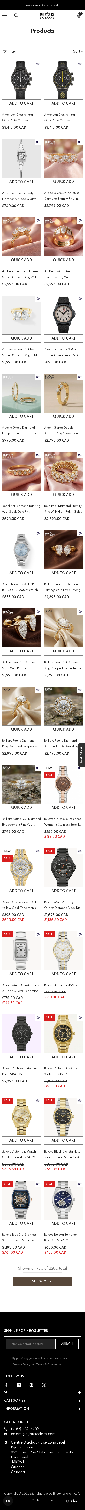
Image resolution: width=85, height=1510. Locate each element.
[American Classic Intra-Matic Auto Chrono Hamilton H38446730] (21, 80)
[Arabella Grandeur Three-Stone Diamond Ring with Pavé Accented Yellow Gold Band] (21, 236)
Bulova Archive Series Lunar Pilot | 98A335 (21, 1071)
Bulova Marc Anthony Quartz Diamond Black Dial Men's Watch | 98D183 (62, 906)
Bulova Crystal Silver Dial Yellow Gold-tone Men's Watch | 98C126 (19, 906)
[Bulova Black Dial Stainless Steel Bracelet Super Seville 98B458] (63, 1117)
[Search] (16, 15)
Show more (42, 1281)
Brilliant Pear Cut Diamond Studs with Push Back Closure (20, 666)
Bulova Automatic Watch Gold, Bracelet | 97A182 (19, 1154)
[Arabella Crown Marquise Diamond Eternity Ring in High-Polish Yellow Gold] (63, 158)
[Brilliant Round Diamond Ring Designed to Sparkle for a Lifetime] (21, 706)
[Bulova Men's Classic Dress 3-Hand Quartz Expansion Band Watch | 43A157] (21, 950)
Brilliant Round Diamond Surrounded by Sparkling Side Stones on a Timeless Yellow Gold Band (62, 744)
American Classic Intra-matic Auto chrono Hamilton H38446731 (60, 118)
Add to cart (21, 103)
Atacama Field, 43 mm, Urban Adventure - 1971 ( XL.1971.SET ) (61, 353)
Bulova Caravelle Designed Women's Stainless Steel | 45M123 (63, 823)
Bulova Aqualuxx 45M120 (62, 985)
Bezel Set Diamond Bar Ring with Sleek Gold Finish (21, 509)
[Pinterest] (31, 1385)
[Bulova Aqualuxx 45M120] (63, 950)
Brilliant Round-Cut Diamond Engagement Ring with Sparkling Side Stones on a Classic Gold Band (21, 823)
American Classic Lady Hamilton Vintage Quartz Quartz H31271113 (19, 197)
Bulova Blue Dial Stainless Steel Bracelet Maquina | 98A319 (19, 1238)
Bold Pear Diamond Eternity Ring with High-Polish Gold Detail (63, 510)
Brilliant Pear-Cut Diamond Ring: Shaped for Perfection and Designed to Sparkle (63, 666)
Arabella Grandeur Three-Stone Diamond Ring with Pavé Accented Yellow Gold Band (21, 275)
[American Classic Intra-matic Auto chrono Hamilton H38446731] (63, 80)
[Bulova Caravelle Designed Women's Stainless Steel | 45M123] (63, 784)
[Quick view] (38, 64)
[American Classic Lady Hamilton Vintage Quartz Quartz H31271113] (21, 158)
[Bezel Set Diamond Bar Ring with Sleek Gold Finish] (21, 471)
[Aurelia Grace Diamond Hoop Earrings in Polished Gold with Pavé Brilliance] (21, 393)
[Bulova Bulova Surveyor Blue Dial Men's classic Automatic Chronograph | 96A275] (63, 1200)
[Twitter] (44, 1385)
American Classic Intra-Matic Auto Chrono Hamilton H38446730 (18, 118)
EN (8, 1501)
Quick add (63, 182)
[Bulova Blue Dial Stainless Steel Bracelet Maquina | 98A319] (21, 1200)
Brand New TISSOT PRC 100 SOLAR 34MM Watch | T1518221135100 (20, 588)
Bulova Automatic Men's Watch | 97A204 (60, 1071)
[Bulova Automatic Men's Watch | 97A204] (63, 1033)
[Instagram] (19, 1385)
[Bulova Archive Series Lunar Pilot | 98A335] (21, 1033)
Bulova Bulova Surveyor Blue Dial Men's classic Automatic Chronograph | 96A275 (61, 1238)
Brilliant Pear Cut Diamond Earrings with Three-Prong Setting (62, 588)
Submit (67, 1344)
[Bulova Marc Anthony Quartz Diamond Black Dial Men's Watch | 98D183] (63, 867)
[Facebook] (6, 1385)
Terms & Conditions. (49, 1364)
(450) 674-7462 (25, 1429)
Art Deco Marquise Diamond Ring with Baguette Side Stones (58, 275)
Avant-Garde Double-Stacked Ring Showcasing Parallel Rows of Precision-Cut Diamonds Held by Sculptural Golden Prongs (62, 431)
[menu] (4, 15)
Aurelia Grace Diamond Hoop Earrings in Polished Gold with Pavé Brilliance (19, 431)
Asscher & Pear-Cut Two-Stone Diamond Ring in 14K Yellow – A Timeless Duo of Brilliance (21, 353)
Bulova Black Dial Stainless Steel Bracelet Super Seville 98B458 (63, 1155)
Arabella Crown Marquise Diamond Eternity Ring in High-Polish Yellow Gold (62, 197)
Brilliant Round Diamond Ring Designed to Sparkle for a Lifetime (19, 744)
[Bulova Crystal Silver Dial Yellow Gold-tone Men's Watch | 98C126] (21, 867)
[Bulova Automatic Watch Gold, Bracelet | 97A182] (21, 1117)
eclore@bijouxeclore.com (33, 1434)
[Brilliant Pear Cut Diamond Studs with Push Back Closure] (21, 627)
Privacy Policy (21, 1364)
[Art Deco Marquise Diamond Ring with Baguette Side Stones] (63, 236)
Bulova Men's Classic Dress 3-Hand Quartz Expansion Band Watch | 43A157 (20, 989)
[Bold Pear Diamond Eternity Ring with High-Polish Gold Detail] (63, 471)
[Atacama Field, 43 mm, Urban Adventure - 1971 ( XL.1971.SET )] (63, 315)
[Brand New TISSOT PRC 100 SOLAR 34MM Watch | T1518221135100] (21, 549)
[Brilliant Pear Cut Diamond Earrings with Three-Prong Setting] (63, 549)
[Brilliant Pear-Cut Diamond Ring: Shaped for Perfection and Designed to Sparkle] (63, 627)
